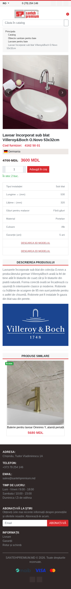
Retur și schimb (12, 545)
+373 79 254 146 (13, 467)
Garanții (7, 540)
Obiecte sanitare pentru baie (22, 38)
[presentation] (8, 93)
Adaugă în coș (38, 169)
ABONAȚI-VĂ (57, 523)
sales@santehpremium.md (19, 478)
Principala (10, 31)
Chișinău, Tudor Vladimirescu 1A (23, 456)
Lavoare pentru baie (18, 41)
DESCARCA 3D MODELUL (35, 243)
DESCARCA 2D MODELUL (35, 251)
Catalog (12, 34)
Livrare (7, 536)
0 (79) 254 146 (30, 3)
